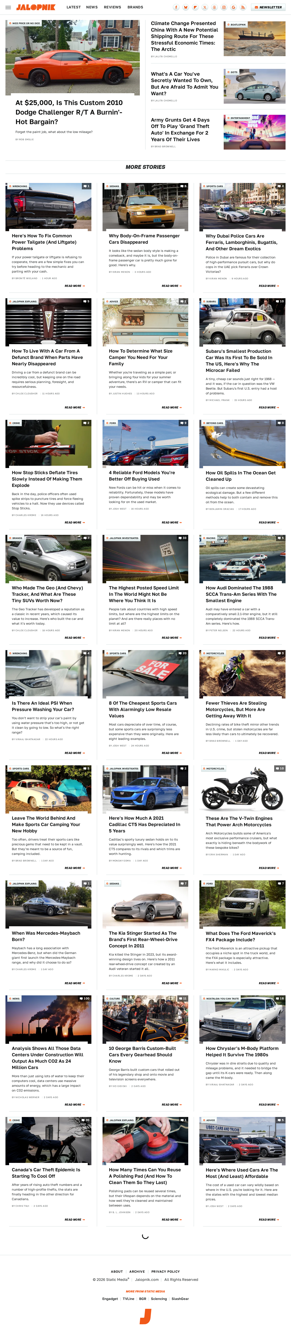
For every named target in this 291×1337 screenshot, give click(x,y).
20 (185, 653)
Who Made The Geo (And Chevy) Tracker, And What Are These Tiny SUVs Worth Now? (47, 594)
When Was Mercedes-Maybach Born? (46, 936)
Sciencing (159, 1299)
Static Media (117, 1279)
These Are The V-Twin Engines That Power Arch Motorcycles (239, 821)
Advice (114, 301)
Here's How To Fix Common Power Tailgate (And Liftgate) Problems (44, 242)
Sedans (114, 186)
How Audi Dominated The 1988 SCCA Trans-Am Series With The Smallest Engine (241, 594)
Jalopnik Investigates (124, 538)
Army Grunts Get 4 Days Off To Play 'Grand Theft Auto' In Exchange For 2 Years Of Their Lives (180, 129)
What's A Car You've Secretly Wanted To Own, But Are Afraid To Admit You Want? (184, 83)
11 (185, 998)
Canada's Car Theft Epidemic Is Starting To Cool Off (46, 1173)
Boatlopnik (238, 24)
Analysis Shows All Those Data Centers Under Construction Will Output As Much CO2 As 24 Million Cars (47, 1058)
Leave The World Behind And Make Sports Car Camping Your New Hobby (46, 824)
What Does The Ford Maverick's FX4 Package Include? (241, 936)
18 (282, 998)
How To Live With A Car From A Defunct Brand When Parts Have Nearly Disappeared (47, 357)
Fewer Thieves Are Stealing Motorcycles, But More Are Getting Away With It (236, 709)
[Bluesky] (185, 7)
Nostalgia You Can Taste (222, 998)
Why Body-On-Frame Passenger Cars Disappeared (144, 239)
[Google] (233, 7)
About (117, 1271)
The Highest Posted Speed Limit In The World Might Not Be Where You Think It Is (144, 594)
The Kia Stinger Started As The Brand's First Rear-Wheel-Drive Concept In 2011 (143, 939)
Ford (113, 423)
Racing (210, 538)
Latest (74, 7)
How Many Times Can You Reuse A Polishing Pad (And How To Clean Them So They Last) (145, 1176)
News (92, 7)
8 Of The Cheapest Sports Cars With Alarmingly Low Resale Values (143, 709)
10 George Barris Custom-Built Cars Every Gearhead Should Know (142, 1055)
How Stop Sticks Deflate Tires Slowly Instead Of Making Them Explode (47, 479)
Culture (115, 998)
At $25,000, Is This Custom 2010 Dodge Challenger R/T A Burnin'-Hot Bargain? (69, 112)
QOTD (234, 72)
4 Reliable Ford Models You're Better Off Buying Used (142, 476)
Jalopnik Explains (25, 301)
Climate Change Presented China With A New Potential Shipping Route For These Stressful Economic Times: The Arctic (184, 36)
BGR (142, 1299)
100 (86, 998)
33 (185, 538)
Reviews (112, 7)
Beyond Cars (214, 423)
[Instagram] (224, 7)
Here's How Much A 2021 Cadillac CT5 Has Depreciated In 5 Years (144, 824)
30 (88, 1120)
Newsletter (271, 7)
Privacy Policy (165, 1271)
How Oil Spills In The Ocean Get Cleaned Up (241, 476)
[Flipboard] (195, 7)
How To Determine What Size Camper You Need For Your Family (141, 357)
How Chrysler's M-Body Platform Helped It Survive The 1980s (242, 1051)
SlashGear (180, 1299)
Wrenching (20, 186)
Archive (137, 1271)
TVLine (128, 1299)
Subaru (211, 301)
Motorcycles (215, 653)
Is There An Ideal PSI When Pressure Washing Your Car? (43, 706)
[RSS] (243, 7)
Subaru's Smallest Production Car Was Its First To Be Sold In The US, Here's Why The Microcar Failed (239, 360)
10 (282, 301)
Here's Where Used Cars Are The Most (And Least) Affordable (242, 1173)
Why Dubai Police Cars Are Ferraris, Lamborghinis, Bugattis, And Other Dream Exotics (242, 242)
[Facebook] (176, 7)
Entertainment (240, 118)
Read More (73, 286)
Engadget (110, 1299)
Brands (135, 7)
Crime (16, 423)
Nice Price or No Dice (26, 23)
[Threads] (214, 7)
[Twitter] (204, 7)
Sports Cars (214, 186)
